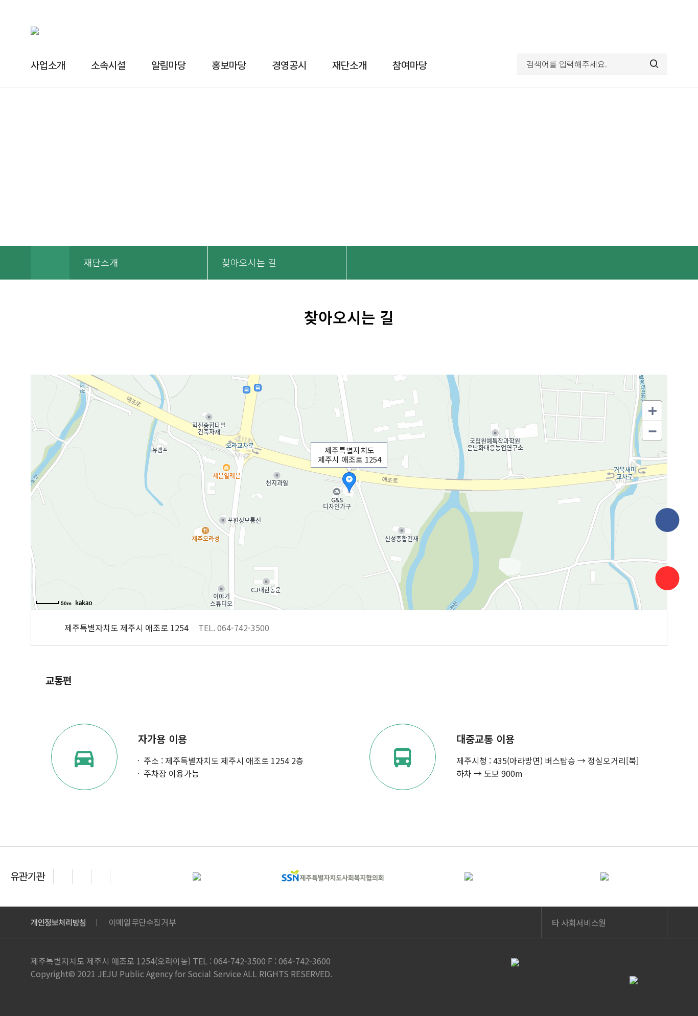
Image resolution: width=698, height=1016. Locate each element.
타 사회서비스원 (579, 922)
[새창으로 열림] (84, 602)
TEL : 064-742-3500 (229, 961)
